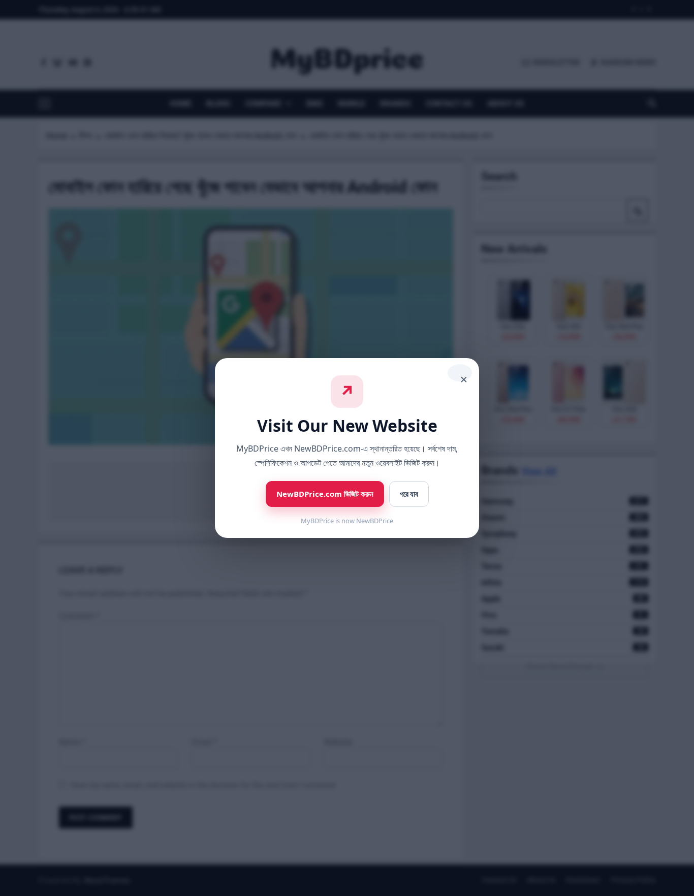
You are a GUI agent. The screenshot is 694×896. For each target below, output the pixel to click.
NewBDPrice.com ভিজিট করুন (324, 494)
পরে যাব (409, 494)
